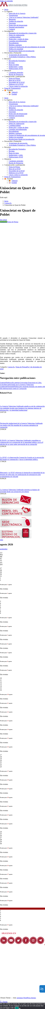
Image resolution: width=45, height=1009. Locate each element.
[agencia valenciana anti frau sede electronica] (16, 527)
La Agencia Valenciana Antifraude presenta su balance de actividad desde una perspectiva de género (20, 491)
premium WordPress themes (26, 998)
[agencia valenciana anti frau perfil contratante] (16, 516)
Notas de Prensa (12, 222)
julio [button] (1, 540)
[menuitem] (24, 10)
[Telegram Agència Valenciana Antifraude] (40, 943)
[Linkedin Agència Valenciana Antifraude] (3, 943)
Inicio (6, 201)
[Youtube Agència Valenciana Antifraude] (11, 943)
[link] (13, 6)
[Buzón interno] (16, 538)
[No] (19, 1008)
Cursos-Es (7, 203)
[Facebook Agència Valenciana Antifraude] (26, 943)
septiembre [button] (3, 549)
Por (28, 367)
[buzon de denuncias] (16, 505)
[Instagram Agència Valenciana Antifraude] (33, 943)
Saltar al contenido (6, 1)
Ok (17, 1008)
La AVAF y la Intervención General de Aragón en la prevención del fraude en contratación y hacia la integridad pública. (22, 458)
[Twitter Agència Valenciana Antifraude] (18, 943)
